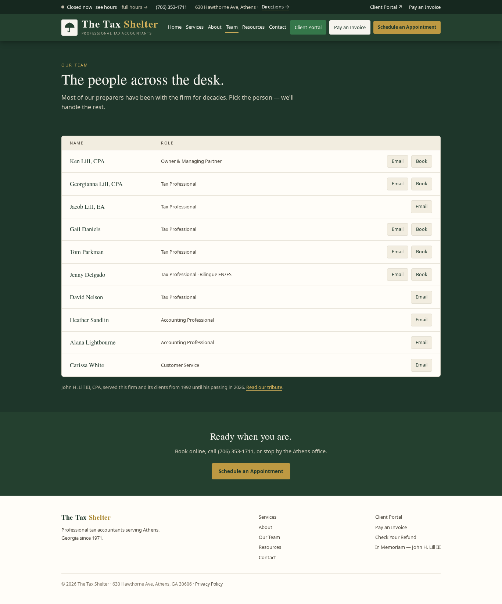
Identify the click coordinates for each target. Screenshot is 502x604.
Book (421, 161)
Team (232, 27)
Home (175, 27)
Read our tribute (264, 387)
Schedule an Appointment (407, 27)
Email (398, 161)
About (215, 27)
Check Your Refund (395, 537)
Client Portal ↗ (386, 7)
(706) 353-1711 (171, 7)
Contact (277, 27)
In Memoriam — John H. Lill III (408, 547)
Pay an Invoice (425, 7)
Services (195, 27)
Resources (253, 27)
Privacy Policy (209, 584)
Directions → (275, 6)
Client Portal (308, 27)
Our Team (269, 537)
